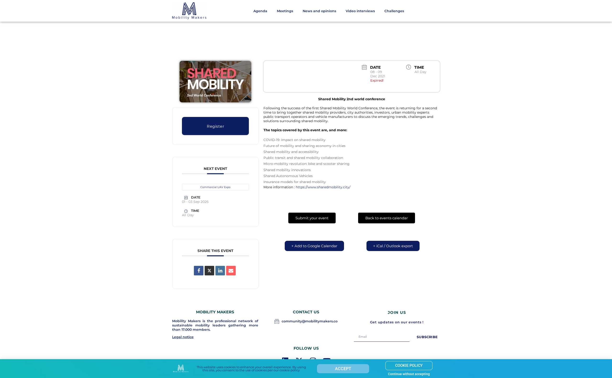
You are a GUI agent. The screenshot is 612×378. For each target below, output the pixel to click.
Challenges (394, 11)
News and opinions (319, 11)
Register (215, 126)
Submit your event (311, 218)
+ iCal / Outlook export (393, 246)
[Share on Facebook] (198, 270)
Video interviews (360, 11)
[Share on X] (209, 270)
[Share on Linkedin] (220, 270)
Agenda (260, 11)
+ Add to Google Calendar (314, 246)
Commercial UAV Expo (215, 187)
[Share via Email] (231, 270)
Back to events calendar (386, 218)
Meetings (285, 11)
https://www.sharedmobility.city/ (323, 187)
